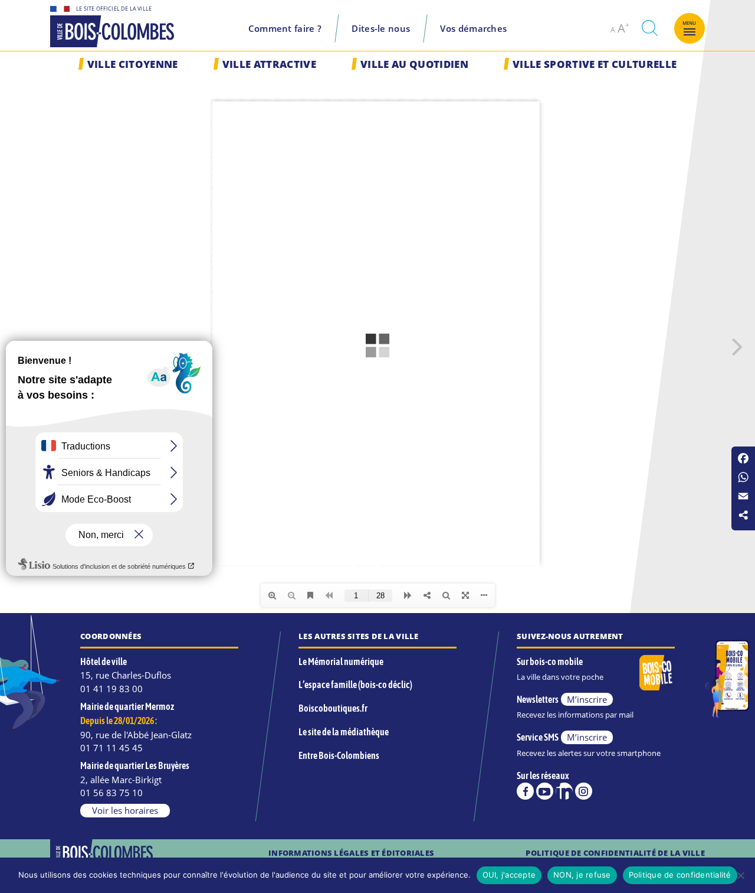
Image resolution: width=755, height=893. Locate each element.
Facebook (525, 791)
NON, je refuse (582, 874)
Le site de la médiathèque (343, 731)
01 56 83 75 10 (111, 793)
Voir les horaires (125, 810)
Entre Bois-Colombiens (338, 755)
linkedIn (564, 791)
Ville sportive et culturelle (595, 64)
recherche (649, 28)
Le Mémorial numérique (340, 661)
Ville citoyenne (132, 64)
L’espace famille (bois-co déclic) (355, 684)
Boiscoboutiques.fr (332, 708)
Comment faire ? (285, 28)
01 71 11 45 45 (111, 748)
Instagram (583, 791)
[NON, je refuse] (740, 875)
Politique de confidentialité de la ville (615, 853)
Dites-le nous (381, 28)
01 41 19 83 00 (111, 689)
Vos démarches (473, 28)
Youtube (544, 791)
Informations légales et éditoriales (351, 853)
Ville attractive (269, 64)
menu (689, 23)
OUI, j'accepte (509, 874)
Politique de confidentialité (680, 874)
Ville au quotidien (414, 64)
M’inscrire (587, 699)
